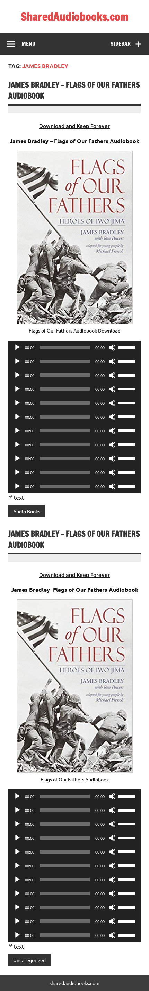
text (19, 497)
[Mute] (112, 347)
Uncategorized (29, 960)
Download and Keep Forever (74, 126)
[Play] (17, 347)
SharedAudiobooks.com (75, 17)
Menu (28, 44)
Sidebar (121, 44)
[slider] (127, 347)
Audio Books (26, 511)
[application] (74, 347)
